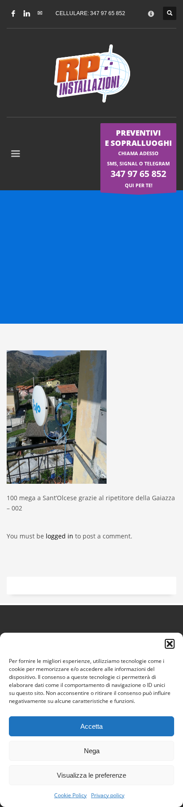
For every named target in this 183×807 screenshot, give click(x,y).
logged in (60, 536)
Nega (91, 751)
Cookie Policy (70, 795)
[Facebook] (13, 13)
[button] (169, 643)
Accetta (91, 726)
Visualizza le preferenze (91, 775)
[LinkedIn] (26, 13)
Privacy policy (107, 795)
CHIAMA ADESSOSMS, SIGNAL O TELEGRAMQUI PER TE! (138, 158)
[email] (40, 13)
